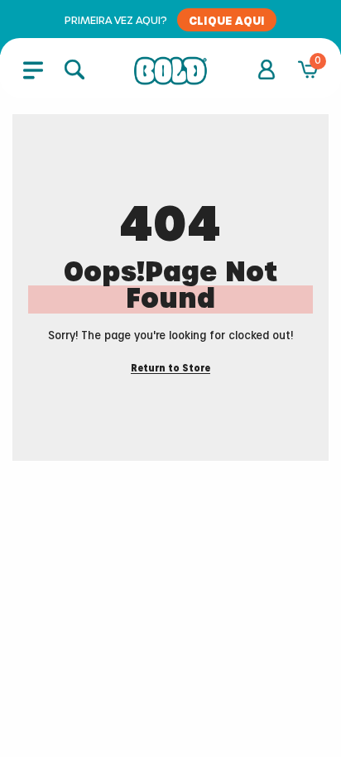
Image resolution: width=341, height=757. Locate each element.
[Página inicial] (170, 71)
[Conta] (266, 69)
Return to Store (170, 368)
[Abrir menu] (33, 69)
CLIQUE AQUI (227, 19)
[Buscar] (74, 69)
